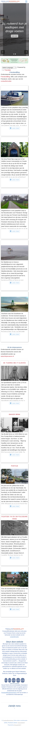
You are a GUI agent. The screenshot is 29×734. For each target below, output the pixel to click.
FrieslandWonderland (8, 720)
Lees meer (14, 36)
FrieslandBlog (5, 76)
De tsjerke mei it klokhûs (14, 363)
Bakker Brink (14, 414)
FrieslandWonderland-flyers (9, 692)
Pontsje (14, 466)
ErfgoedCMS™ (21, 722)
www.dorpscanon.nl (7, 356)
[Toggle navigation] (26, 1)
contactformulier (6, 81)
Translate (8, 70)
